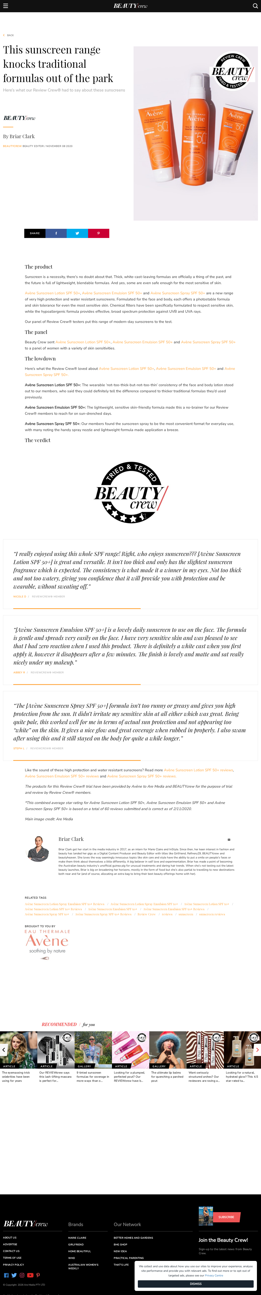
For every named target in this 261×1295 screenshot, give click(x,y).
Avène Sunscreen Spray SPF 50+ (177, 293)
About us (9, 1237)
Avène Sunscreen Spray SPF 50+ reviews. (142, 776)
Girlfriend (76, 1244)
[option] (18, 1057)
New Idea (120, 1251)
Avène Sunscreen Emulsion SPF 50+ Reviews (174, 909)
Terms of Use (12, 1257)
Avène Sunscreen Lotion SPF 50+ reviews (198, 770)
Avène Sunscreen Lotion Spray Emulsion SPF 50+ (144, 904)
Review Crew (147, 914)
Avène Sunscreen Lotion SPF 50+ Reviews (53, 909)
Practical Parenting (129, 1258)
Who (71, 1258)
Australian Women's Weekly (83, 1266)
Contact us (11, 1251)
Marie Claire (77, 1237)
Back (10, 35)
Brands (75, 1224)
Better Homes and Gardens (133, 1237)
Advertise (10, 1244)
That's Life (121, 1264)
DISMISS (196, 1284)
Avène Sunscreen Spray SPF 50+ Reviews (103, 914)
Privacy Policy (13, 1264)
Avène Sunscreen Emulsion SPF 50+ (112, 293)
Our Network (127, 1224)
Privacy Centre (214, 1275)
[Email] (229, 840)
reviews (167, 914)
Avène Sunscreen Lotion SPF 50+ (52, 293)
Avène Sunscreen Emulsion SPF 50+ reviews (62, 776)
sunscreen (186, 914)
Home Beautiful (79, 1251)
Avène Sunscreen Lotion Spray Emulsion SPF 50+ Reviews (64, 904)
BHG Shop (120, 1244)
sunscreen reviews (212, 914)
